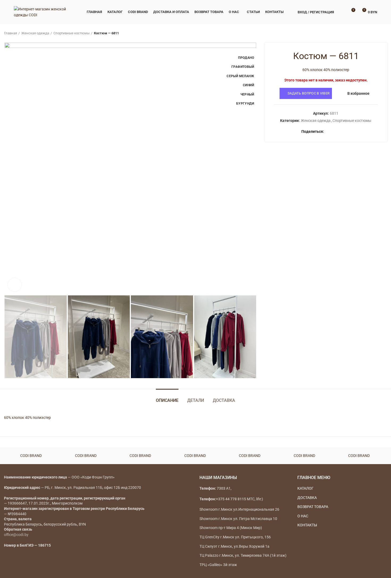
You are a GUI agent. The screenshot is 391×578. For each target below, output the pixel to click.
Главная (10, 33)
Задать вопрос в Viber (309, 93)
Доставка (224, 400)
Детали (195, 400)
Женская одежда (35, 33)
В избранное (358, 93)
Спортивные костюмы (71, 33)
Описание (167, 400)
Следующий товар (384, 33)
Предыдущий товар (373, 33)
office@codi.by (16, 534)
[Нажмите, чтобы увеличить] (14, 284)
